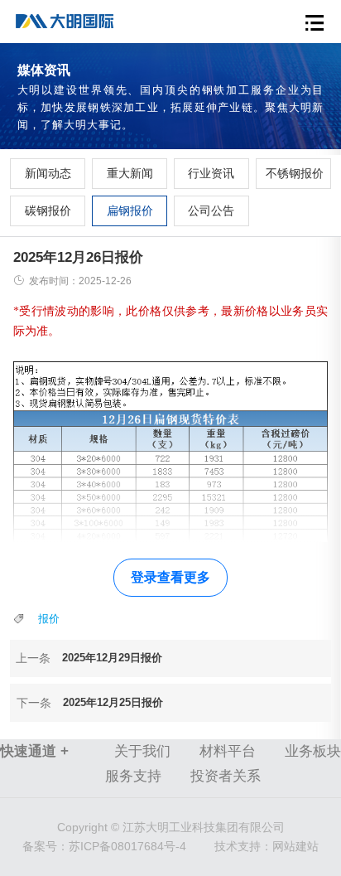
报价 (49, 618)
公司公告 (211, 210)
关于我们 (142, 751)
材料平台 (227, 751)
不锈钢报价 (293, 173)
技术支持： (243, 846)
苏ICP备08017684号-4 (104, 846)
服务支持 (133, 776)
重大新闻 (130, 173)
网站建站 (295, 846)
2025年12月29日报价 (112, 657)
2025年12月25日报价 (113, 702)
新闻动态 (48, 173)
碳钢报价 (48, 210)
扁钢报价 (130, 210)
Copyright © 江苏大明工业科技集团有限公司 (171, 827)
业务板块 (313, 751)
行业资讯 (211, 173)
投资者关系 (225, 776)
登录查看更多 (170, 577)
